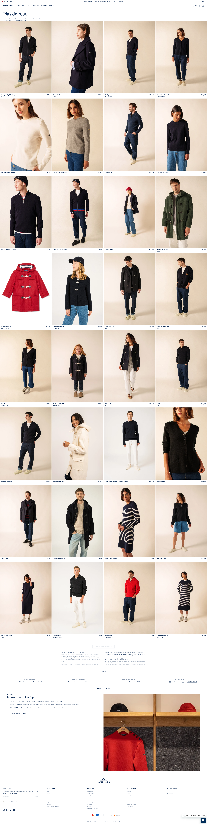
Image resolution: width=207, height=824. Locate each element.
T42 (75, 91)
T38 (70, 91)
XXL (28, 91)
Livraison (129, 791)
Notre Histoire (90, 791)
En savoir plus (121, 1)
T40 (72, 91)
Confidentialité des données (96, 821)
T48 (82, 91)
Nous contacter (170, 793)
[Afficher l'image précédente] (2, 87)
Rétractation (129, 795)
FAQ (170, 681)
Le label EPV (89, 795)
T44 (77, 91)
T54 (28, 554)
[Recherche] (193, 6)
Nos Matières (89, 799)
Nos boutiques (130, 806)
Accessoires (49, 797)
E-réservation (130, 802)
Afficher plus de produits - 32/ (103, 646)
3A (21, 323)
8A (27, 323)
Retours (128, 793)
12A (32, 323)
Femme (48, 793)
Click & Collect (130, 799)
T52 (87, 91)
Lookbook (49, 799)
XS (123, 168)
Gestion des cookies (108, 821)
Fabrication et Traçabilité (92, 797)
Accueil (99, 688)
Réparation (129, 797)
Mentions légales (116, 821)
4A (23, 323)
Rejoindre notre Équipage (92, 808)
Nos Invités (49, 804)
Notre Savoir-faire (90, 793)
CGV (88, 821)
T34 (119, 245)
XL (25, 91)
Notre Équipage (90, 802)
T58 (33, 554)
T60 (36, 554)
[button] (203, 1)
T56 (31, 554)
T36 (67, 91)
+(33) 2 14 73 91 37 (192, 681)
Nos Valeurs (89, 804)
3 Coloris (3, 173)
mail (183, 681)
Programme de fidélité (131, 804)
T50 (85, 91)
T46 (80, 91)
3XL (30, 91)
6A (25, 323)
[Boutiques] (196, 6)
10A (30, 323)
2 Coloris (158, 251)
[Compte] (199, 6)
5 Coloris (107, 173)
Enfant (48, 795)
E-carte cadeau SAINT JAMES (53, 806)
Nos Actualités (90, 806)
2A (19, 323)
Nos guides (49, 802)
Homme (48, 791)
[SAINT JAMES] (8, 5)
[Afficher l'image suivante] (49, 87)
